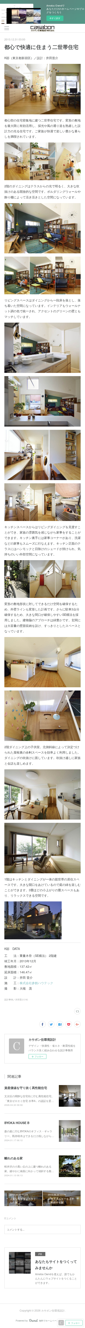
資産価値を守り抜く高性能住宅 (25, 1087)
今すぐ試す (54, 18)
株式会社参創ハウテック (36, 983)
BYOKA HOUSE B (16, 1123)
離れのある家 (13, 1158)
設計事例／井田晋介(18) (16, 999)
